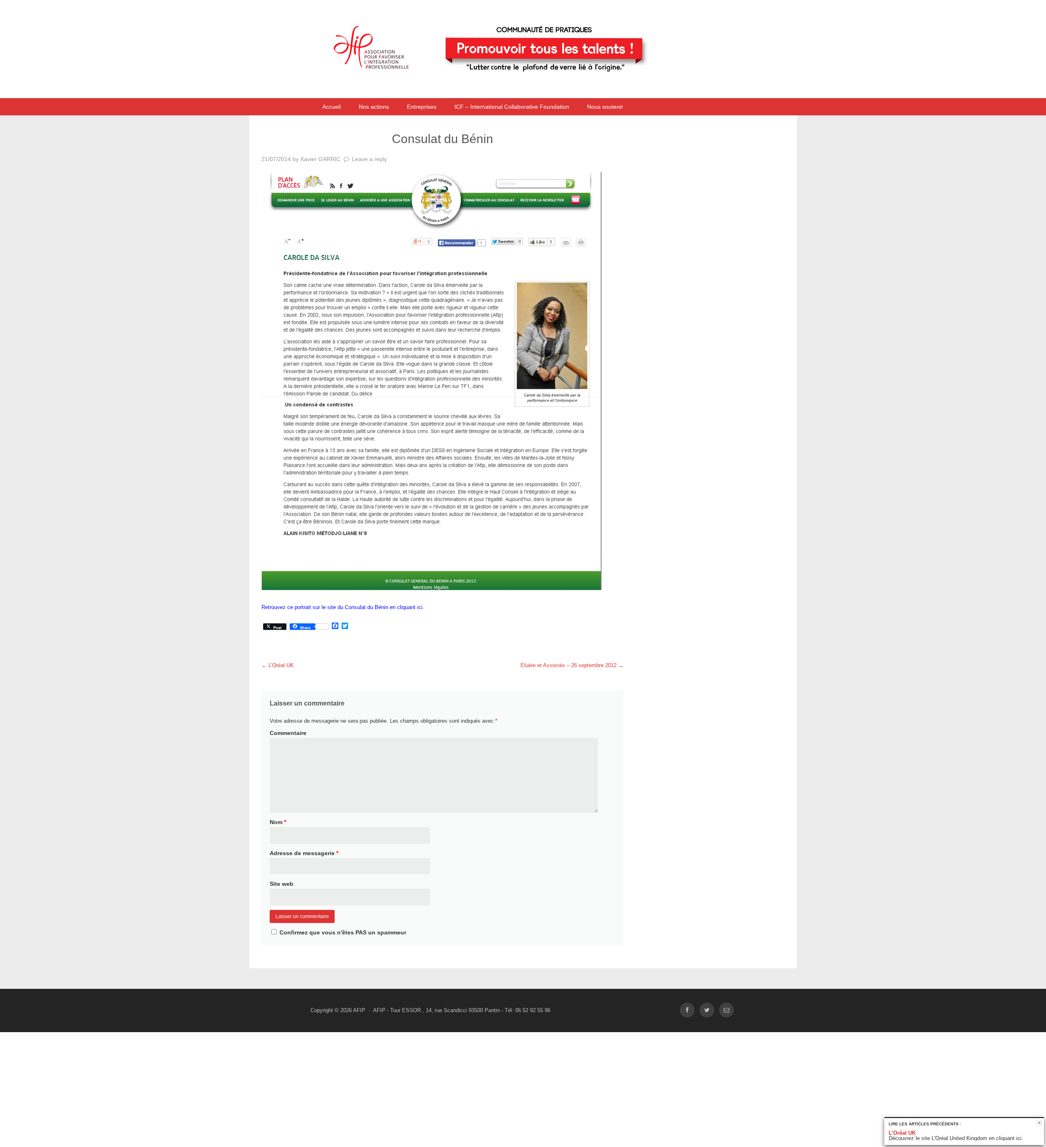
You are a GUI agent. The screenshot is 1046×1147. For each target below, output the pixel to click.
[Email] (726, 1010)
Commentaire (288, 733)
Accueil (331, 106)
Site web (281, 883)
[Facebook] (687, 1010)
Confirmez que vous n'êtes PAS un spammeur (342, 932)
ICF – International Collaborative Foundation (511, 106)
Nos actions (374, 106)
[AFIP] (505, 87)
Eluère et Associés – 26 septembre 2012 (572, 665)
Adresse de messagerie (304, 853)
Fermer (1039, 1122)
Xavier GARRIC (320, 159)
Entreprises (421, 106)
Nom (278, 822)
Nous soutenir (605, 106)
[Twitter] (707, 1010)
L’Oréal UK (278, 665)
